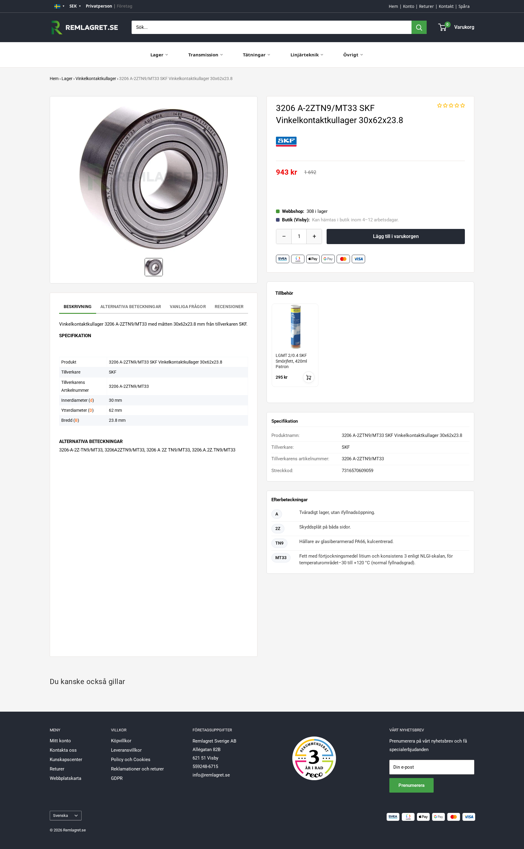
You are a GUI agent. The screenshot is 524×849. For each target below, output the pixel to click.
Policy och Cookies (130, 759)
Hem (393, 6)
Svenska (60, 815)
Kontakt (446, 6)
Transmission (203, 55)
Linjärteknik (305, 55)
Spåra (464, 6)
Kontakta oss (63, 750)
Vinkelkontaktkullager (96, 78)
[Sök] (419, 27)
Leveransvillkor (126, 750)
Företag (125, 6)
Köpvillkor (121, 740)
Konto (408, 6)
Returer (426, 6)
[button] (451, 105)
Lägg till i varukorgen (396, 236)
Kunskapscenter (66, 759)
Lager (156, 55)
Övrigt (350, 55)
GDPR (117, 778)
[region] (370, 351)
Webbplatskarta (65, 778)
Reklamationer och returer (137, 769)
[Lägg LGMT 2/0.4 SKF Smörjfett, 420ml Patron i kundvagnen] (308, 377)
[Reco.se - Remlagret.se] (314, 752)
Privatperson (99, 6)
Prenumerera (411, 785)
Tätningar (254, 55)
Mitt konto (60, 740)
